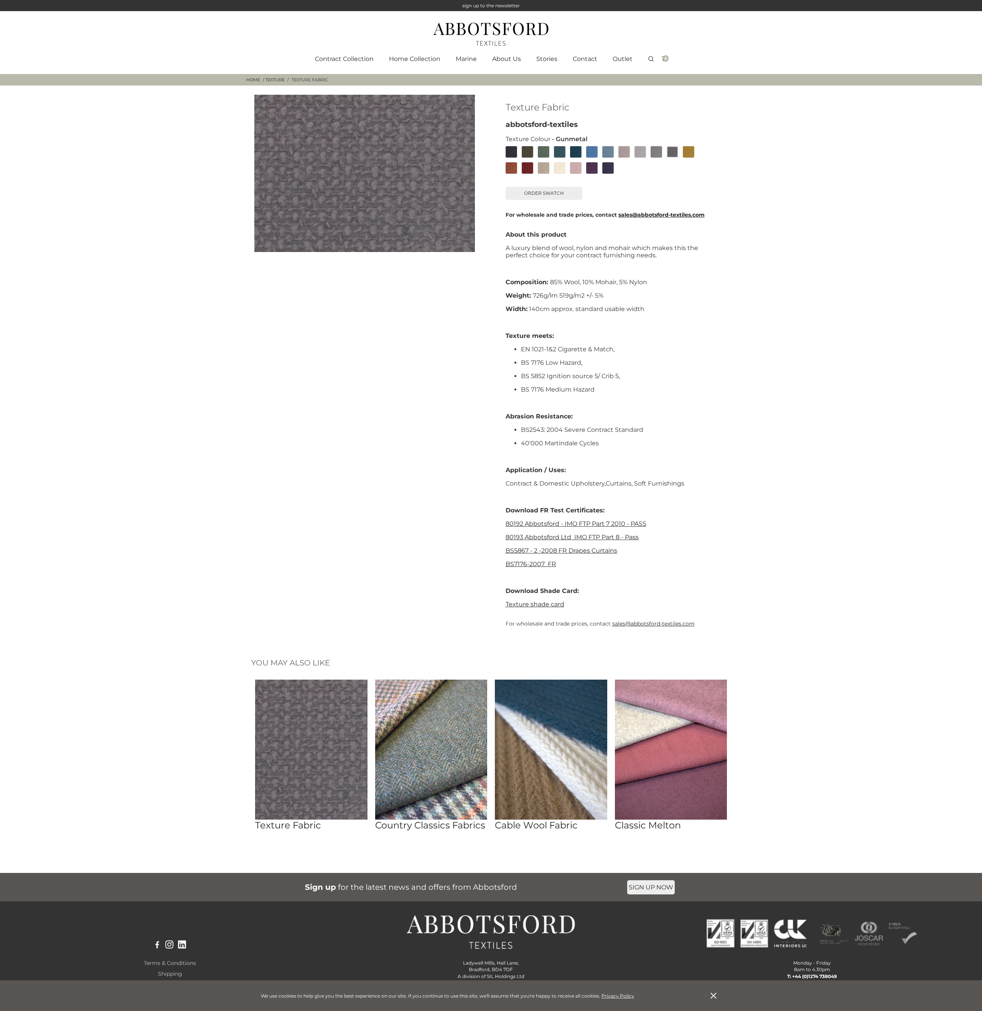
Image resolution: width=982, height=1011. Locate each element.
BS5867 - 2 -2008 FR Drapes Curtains (561, 550)
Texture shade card (535, 604)
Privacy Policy (617, 996)
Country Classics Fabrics (430, 825)
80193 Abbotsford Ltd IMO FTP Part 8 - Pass (572, 537)
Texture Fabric (288, 825)
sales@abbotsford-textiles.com (661, 214)
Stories (546, 59)
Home (253, 79)
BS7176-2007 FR (531, 564)
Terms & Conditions (170, 963)
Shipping (170, 974)
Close (713, 995)
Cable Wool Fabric (536, 825)
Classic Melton (648, 825)
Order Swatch (544, 193)
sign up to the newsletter (491, 5)
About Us (506, 59)
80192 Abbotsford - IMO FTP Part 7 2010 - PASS (576, 523)
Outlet (623, 59)
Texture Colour (547, 139)
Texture (275, 79)
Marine (466, 59)
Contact (585, 59)
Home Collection (414, 59)
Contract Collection (344, 59)
